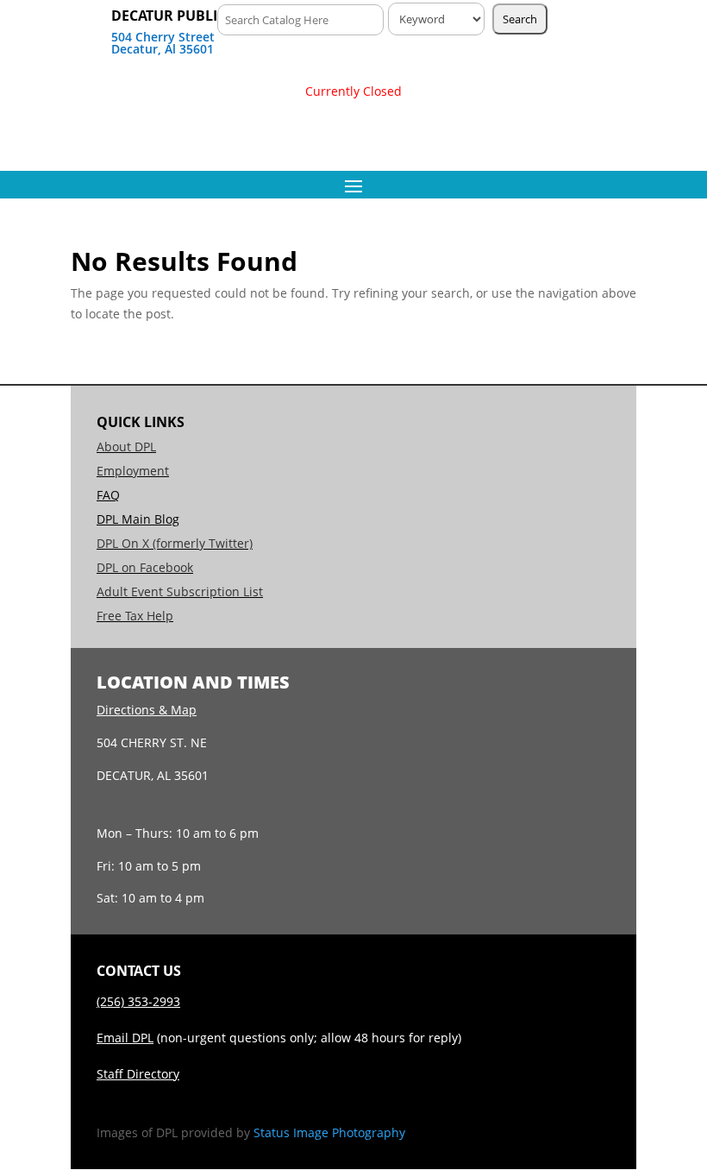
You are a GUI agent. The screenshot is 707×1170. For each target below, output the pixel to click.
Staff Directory (138, 1074)
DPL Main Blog (138, 519)
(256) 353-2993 (138, 1001)
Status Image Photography (329, 1132)
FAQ (108, 495)
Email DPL (125, 1037)
